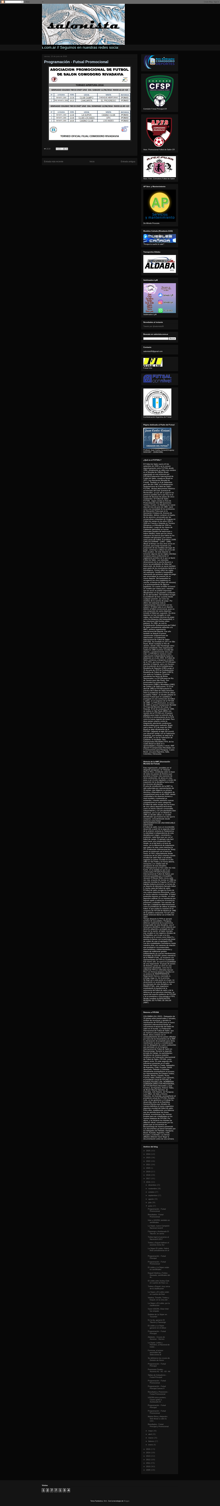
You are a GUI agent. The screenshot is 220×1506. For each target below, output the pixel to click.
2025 (148, 1151)
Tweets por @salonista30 (153, 326)
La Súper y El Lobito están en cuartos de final (158, 1293)
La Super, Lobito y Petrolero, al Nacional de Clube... (159, 1345)
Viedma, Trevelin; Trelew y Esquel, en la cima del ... (158, 1299)
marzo (151, 1438)
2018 (148, 1175)
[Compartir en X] (62, 149)
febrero (151, 1441)
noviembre (152, 1189)
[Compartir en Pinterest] (66, 149)
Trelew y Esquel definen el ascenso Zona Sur (158, 1244)
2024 (148, 1154)
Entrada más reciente (53, 161)
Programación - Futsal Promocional (157, 1210)
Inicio (92, 161)
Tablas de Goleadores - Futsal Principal (157, 1376)
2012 (148, 1460)
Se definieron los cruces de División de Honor (159, 1359)
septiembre (153, 1195)
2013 (148, 1456)
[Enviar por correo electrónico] (57, 149)
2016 (148, 1182)
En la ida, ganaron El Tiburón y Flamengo (157, 1321)
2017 (148, 1178)
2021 (148, 1165)
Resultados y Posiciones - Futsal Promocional (158, 1393)
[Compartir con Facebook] (64, 149)
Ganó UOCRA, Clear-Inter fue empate (158, 1310)
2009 (148, 1470)
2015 (148, 1449)
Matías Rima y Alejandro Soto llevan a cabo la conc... (157, 1418)
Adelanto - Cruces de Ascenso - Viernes (156, 1338)
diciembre (152, 1185)
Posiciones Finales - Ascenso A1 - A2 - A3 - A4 (159, 1370)
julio (150, 1202)
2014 (148, 1453)
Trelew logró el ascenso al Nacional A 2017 (158, 1238)
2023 (148, 1158)
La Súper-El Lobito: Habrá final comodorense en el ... (158, 1250)
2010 (148, 1466)
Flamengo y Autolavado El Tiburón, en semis (158, 1232)
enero (151, 1445)
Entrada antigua (128, 161)
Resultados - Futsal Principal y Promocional (158, 1425)
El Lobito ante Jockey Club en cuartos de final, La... (158, 1282)
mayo (150, 1431)
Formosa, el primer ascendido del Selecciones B (155, 1352)
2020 (148, 1168)
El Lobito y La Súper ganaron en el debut (157, 1327)
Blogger (126, 1501)
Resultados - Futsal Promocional (155, 1216)
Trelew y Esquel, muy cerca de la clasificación (159, 1287)
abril (150, 1434)
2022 (148, 1161)
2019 (148, 1172)
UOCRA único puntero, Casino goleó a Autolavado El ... (157, 1399)
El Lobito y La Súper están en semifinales (158, 1268)
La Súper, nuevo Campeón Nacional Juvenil (158, 1227)
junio (150, 1206)
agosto (151, 1199)
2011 (148, 1463)
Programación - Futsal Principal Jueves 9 (157, 1387)
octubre (151, 1192)
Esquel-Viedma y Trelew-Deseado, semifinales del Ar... (159, 1275)
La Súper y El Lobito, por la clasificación (159, 1304)
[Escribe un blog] (59, 149)
